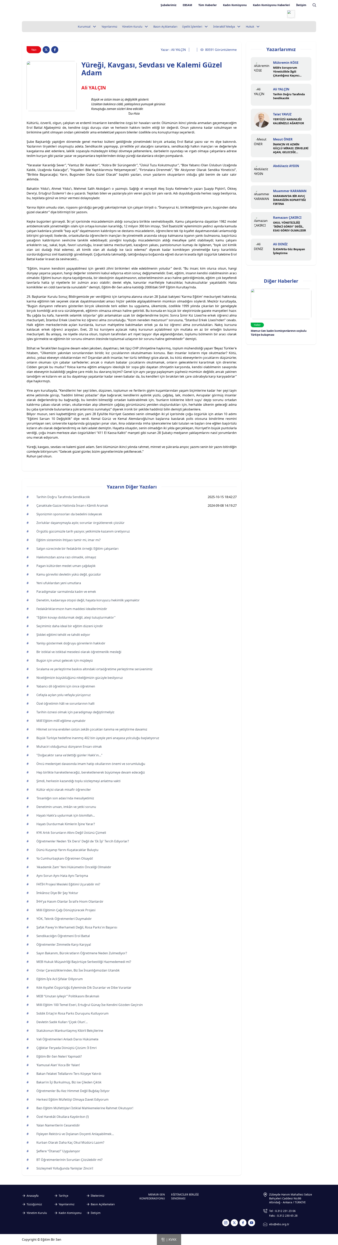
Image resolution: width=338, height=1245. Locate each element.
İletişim (301, 5)
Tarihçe (63, 1195)
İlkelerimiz (97, 1195)
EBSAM (187, 5)
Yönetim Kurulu (37, 1213)
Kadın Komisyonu (235, 5)
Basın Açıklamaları (103, 1204)
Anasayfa (33, 1195)
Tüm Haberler (207, 5)
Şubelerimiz (168, 5)
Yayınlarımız (67, 1204)
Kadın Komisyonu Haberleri (271, 5)
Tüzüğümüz (34, 1204)
